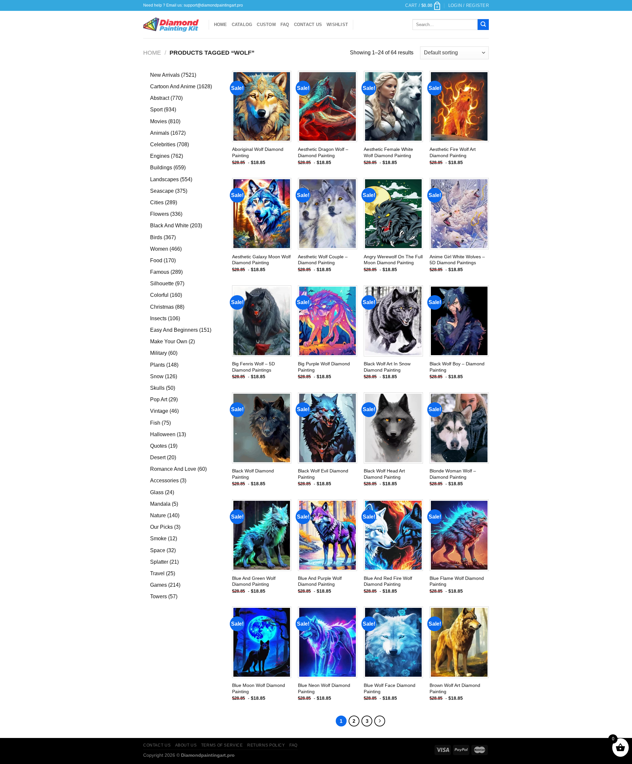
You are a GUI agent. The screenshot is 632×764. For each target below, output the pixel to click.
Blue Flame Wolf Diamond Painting (457, 581)
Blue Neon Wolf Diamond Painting (324, 688)
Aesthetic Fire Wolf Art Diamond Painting (453, 152)
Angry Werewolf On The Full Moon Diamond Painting (393, 260)
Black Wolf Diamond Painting (253, 474)
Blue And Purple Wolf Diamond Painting (320, 581)
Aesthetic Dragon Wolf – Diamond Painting (323, 152)
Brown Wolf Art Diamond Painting (455, 688)
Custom (266, 24)
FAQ (284, 24)
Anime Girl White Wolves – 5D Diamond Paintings (457, 260)
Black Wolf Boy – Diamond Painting (457, 367)
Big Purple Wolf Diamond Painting (324, 367)
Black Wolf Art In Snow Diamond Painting (387, 367)
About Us (186, 745)
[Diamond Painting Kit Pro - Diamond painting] (171, 24)
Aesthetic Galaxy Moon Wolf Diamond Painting (261, 260)
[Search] (483, 24)
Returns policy (266, 745)
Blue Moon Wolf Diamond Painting (258, 688)
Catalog (242, 24)
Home (220, 24)
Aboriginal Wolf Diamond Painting (257, 152)
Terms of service (222, 745)
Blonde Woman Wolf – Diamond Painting (453, 474)
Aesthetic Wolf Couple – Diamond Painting (323, 260)
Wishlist (337, 24)
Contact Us (308, 24)
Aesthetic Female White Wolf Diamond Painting (388, 152)
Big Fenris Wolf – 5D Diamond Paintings (253, 367)
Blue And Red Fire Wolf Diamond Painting (388, 581)
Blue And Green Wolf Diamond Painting (254, 581)
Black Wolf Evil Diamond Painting (323, 474)
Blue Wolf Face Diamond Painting (389, 688)
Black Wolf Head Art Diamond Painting (384, 474)
